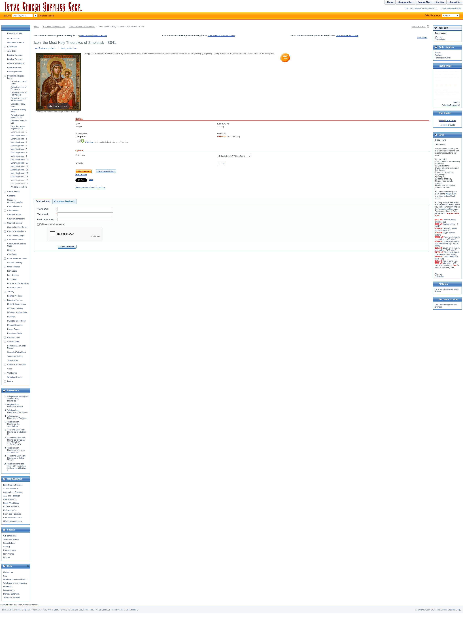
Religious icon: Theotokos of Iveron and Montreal (16, 450)
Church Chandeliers (16, 219)
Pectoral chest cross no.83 (445, 221)
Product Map (424, 2)
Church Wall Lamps (15, 235)
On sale (6, 557)
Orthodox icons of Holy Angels (18, 94)
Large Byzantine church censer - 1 (446, 229)
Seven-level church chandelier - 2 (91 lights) (447, 249)
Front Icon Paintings (12, 514)
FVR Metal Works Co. (12, 517)
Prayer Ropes (13, 329)
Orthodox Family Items (17, 312)
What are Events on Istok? (15, 579)
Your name (42, 209)
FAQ (5, 576)
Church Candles (14, 215)
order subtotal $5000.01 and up (93, 35)
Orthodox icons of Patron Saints (18, 99)
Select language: (432, 15)
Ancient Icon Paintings (13, 492)
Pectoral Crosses (15, 325)
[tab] (43, 201)
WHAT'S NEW (13, 38)
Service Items (13, 342)
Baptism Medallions (15, 63)
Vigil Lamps (12, 373)
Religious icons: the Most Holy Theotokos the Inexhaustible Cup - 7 (17, 467)
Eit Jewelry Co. (9, 510)
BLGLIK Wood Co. (11, 507)
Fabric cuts (12, 47)
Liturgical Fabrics (14, 300)
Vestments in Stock (15, 42)
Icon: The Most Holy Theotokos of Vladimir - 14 (17, 432)
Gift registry (440, 39)
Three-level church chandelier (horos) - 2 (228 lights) (447, 243)
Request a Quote (447, 125)
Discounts (7, 587)
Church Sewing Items (16, 231)
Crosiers (11, 250)
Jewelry (10, 292)
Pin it (91, 179)
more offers (422, 38)
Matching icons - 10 (19, 159)
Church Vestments (15, 239)
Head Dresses (13, 267)
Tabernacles (12, 360)
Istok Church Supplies (13, 485)
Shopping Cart (405, 2)
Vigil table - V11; (450, 263)
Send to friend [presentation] (43, 201)
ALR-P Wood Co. (10, 488)
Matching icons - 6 (19, 146)
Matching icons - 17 (19, 180)
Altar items (11, 51)
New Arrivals (8, 554)
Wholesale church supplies (15, 583)
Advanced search (46, 16)
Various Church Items (16, 365)
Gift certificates (9, 536)
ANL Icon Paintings (11, 496)
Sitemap (6, 547)
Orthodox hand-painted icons (18, 116)
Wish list (438, 37)
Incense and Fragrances (18, 283)
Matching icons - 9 (19, 156)
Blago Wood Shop (11, 503)
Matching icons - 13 (19, 166)
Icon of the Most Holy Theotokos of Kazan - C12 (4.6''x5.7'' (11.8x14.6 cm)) (16, 441)
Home (36, 27)
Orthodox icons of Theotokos (82, 27)
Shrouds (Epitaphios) (16, 352)
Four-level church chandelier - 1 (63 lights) (447, 238)
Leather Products (14, 296)
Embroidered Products (17, 258)
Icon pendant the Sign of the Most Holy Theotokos (17, 398)
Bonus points (9, 590)
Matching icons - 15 (19, 173)
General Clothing (14, 262)
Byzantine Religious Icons (54, 27)
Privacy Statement (11, 594)
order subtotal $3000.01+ (347, 35)
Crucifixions (12, 254)
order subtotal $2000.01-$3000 (221, 35)
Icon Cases (12, 271)
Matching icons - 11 (19, 163)
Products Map (9, 550)
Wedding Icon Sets (19, 187)
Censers (11, 196)
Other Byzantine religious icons (18, 127)
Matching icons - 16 (19, 177)
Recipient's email (45, 219)
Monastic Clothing (15, 308)
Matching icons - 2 (19, 135)
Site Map (440, 2)
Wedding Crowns (14, 377)
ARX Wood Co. (9, 499)
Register (438, 55)
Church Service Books (17, 227)
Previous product (45, 48)
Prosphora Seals (14, 333)
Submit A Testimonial (451, 105)
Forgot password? (443, 58)
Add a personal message (52, 224)
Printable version (419, 27)
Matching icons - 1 (19, 132)
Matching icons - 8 (19, 152)
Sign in (438, 53)
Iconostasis (12, 279)
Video (9, 369)
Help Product (81, 175)
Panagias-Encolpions (16, 321)
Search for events (11, 539)
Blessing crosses (14, 72)
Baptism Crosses (14, 55)
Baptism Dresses (14, 59)
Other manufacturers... (13, 521)
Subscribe (439, 276)
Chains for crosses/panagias (15, 201)
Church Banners (14, 206)
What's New (451, 194)
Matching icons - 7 (19, 149)
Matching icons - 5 (19, 142)
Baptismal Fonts (14, 67)
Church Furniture (14, 223)
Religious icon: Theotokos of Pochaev (17, 417)
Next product (69, 48)
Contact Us (454, 2)
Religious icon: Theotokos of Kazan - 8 (17, 411)
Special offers (9, 543)
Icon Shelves (13, 275)
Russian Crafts (13, 337)
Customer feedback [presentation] (64, 201)
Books (10, 381)
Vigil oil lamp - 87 (450, 261)
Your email (42, 214)
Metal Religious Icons (16, 304)
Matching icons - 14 (19, 170)
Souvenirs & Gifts (15, 356)
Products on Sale (14, 33)
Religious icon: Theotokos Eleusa (15, 405)
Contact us (8, 572)
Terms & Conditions (11, 597)
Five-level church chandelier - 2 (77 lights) (447, 253)
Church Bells (12, 210)
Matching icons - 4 (19, 139)
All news (438, 274)
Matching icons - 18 (19, 183)
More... (457, 102)
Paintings (11, 317)
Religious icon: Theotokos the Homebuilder (13, 424)
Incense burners (14, 287)
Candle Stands (13, 192)
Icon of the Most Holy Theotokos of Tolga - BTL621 (16, 458)
